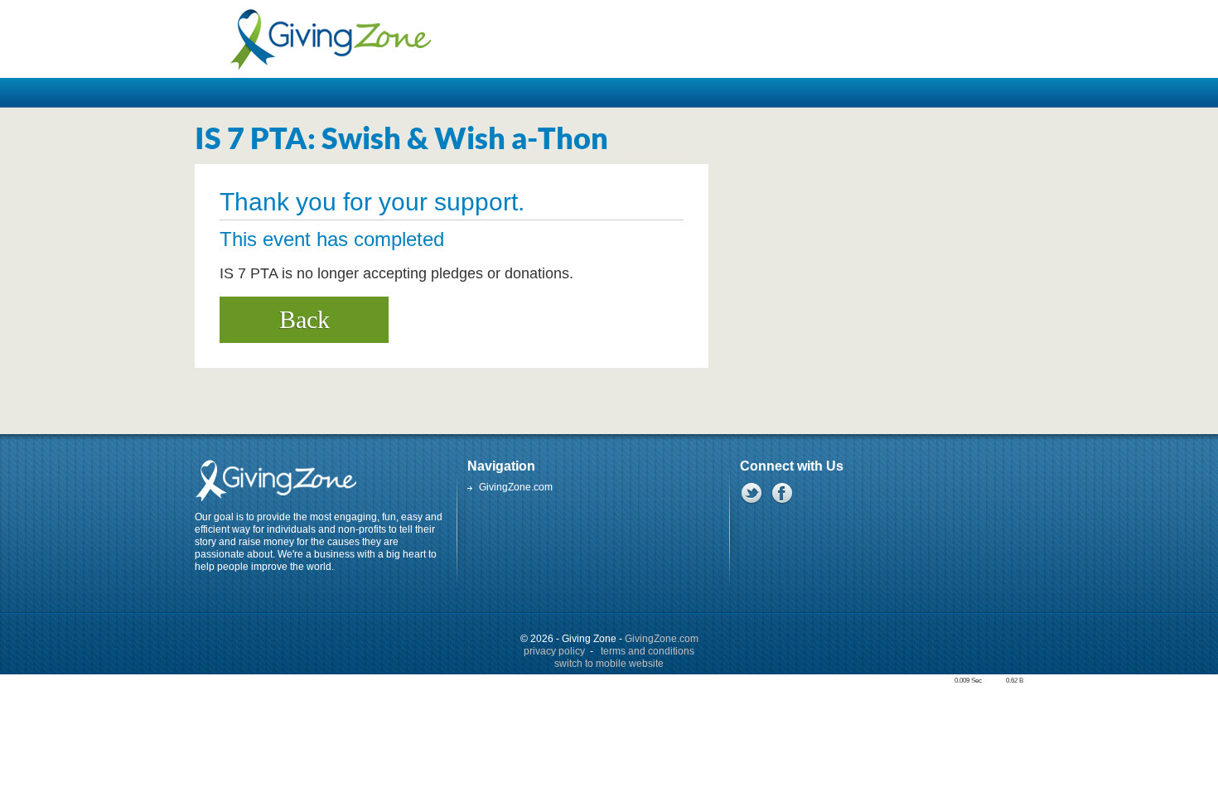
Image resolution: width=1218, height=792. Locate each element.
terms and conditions (647, 651)
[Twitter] (751, 493)
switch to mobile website (609, 663)
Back (304, 319)
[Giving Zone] (330, 39)
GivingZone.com (516, 487)
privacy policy (554, 651)
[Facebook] (782, 493)
